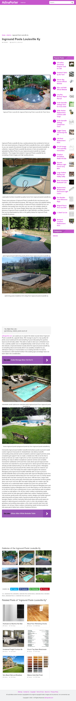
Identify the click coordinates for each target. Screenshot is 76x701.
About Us (47, 692)
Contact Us (26, 692)
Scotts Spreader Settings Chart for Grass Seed (62, 104)
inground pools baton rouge (27, 594)
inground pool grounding (12, 594)
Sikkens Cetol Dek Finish (35, 675)
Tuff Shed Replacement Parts (61, 140)
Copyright (33, 692)
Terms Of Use (40, 692)
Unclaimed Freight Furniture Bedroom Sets (16, 649)
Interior (23, 2)
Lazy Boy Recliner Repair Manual (62, 96)
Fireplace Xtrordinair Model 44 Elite (61, 156)
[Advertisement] (38, 20)
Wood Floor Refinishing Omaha (37, 624)
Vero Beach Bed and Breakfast (12, 675)
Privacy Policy (54, 692)
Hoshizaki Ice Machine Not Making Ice (15, 624)
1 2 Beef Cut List (62, 212)
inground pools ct (11, 595)
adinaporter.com (7, 336)
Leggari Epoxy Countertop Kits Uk (62, 132)
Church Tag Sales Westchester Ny (38, 649)
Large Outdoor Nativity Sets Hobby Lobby (61, 174)
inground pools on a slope (23, 595)
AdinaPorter (10, 2)
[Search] (72, 2)
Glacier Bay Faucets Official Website (62, 81)
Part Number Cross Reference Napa (62, 199)
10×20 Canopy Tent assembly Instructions (61, 148)
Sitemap (20, 692)
